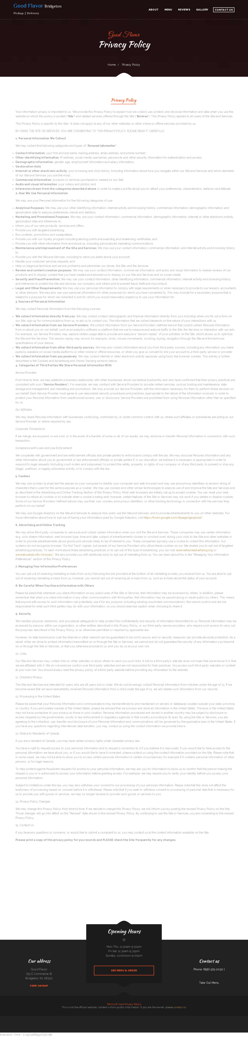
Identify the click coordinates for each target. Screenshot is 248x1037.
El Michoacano (143, 1022)
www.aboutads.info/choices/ (34, 554)
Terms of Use (114, 1004)
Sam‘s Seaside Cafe (148, 1022)
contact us (180, 1007)
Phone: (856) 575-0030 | (209, 969)
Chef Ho (137, 1022)
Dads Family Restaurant (132, 1022)
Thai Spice (140, 1022)
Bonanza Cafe (113, 1022)
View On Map (39, 985)
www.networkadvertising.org (194, 550)
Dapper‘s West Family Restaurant (125, 1022)
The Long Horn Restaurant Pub (107, 1022)
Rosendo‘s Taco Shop (118, 1022)
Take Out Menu (209, 982)
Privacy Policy (132, 1004)
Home (112, 64)
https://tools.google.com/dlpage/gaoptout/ (173, 517)
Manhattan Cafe (101, 1022)
